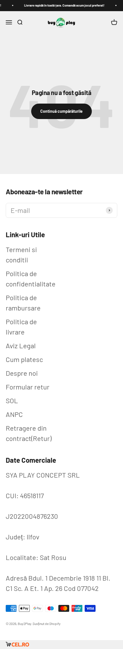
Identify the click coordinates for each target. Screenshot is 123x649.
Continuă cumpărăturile (61, 111)
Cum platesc (24, 359)
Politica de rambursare (23, 302)
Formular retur (27, 387)
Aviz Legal (21, 345)
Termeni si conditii (21, 254)
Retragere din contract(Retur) (28, 433)
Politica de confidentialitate (30, 278)
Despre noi (22, 373)
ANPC (14, 414)
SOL (12, 400)
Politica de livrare (21, 326)
